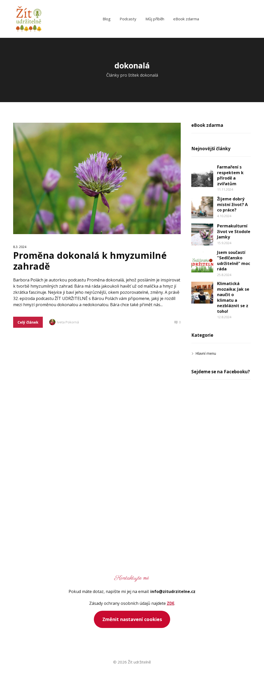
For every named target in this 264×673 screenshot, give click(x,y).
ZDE (170, 603)
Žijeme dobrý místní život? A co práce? (232, 204)
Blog (107, 18)
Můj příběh (154, 18)
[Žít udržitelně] (28, 19)
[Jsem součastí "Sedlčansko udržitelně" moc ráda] (202, 261)
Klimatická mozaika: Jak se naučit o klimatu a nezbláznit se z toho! (233, 297)
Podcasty (128, 18)
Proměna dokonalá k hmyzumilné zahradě (90, 260)
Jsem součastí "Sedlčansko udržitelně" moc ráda (233, 261)
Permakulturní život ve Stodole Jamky (233, 231)
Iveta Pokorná (68, 322)
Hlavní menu (205, 353)
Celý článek (28, 322)
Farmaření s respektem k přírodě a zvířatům (230, 175)
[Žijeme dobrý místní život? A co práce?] (202, 207)
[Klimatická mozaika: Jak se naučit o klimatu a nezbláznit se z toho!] (202, 293)
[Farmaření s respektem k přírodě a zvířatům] (202, 176)
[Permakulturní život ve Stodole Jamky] (202, 234)
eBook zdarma (186, 18)
